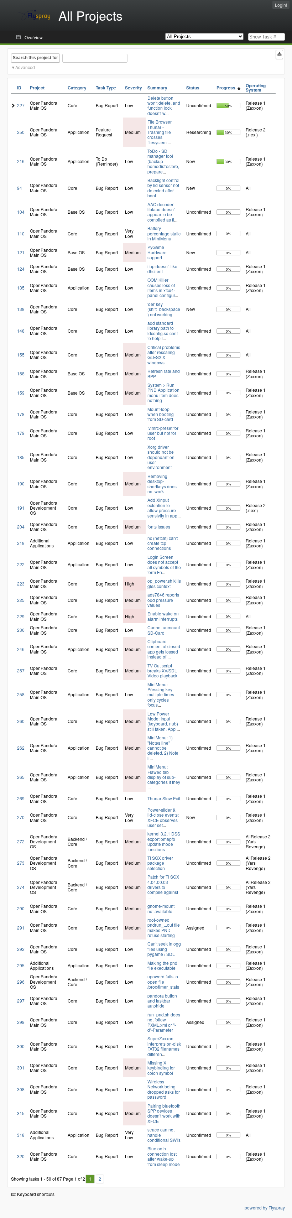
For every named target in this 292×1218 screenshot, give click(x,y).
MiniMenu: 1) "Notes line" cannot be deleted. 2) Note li (162, 747)
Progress (227, 87)
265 (21, 777)
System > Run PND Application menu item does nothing (163, 392)
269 (21, 798)
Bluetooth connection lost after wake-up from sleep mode (163, 1156)
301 (21, 1068)
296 (21, 982)
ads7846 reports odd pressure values (163, 600)
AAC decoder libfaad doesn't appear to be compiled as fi (161, 212)
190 (21, 483)
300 (21, 1046)
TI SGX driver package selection (160, 863)
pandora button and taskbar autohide (162, 1001)
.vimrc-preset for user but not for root (162, 433)
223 (21, 584)
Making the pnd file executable (162, 965)
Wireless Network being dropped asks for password (163, 1089)
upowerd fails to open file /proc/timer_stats (163, 981)
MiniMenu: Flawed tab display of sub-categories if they (163, 774)
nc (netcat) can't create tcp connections (162, 543)
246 (21, 649)
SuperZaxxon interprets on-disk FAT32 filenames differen (164, 1046)
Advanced (25, 67)
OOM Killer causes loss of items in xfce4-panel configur (161, 287)
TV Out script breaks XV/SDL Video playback (162, 670)
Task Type (106, 87)
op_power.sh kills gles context (164, 583)
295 (21, 965)
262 (21, 748)
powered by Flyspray (265, 1207)
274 (21, 887)
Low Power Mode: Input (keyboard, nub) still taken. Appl (162, 721)
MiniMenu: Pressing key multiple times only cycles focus (160, 694)
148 (21, 331)
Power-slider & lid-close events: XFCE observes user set (163, 817)
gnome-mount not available (160, 908)
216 (21, 161)
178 (21, 414)
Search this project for (35, 57)
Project (37, 87)
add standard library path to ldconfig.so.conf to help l (162, 330)
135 (21, 288)
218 (21, 543)
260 (21, 721)
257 (21, 670)
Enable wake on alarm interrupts (163, 615)
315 (21, 1113)
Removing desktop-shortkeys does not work (162, 483)
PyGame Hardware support (157, 252)
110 (21, 233)
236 (21, 630)
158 (21, 373)
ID (19, 87)
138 (21, 309)
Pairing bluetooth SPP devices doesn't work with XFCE (164, 1113)
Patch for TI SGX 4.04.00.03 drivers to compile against (163, 884)
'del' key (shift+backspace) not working (163, 309)
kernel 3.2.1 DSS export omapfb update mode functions (163, 841)
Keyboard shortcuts (35, 1194)
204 (21, 527)
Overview (34, 37)
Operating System (256, 87)
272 (21, 841)
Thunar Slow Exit (163, 798)
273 (21, 863)
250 (21, 132)
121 (21, 252)
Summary (157, 87)
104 (21, 212)
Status (192, 87)
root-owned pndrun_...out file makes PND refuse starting (163, 927)
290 (21, 908)
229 (21, 616)
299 (21, 1022)
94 (19, 188)
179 (21, 433)
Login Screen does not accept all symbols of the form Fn (164, 564)
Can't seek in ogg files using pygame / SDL (164, 949)
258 (21, 694)
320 (21, 1156)
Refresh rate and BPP (163, 373)
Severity (133, 87)
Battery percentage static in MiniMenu (164, 233)
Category (77, 87)
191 (21, 508)
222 (21, 564)
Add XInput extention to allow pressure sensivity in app (162, 507)
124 (21, 269)
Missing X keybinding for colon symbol (161, 1068)
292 (21, 949)
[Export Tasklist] (279, 54)
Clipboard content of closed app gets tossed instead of (163, 649)
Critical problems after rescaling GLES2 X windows (163, 354)
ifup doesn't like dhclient (162, 268)
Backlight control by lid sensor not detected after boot (163, 187)
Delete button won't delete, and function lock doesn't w (163, 105)
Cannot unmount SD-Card (163, 629)
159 (21, 393)
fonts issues (158, 527)
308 (21, 1089)
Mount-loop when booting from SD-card (160, 414)
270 (21, 817)
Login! (281, 5)
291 (21, 928)
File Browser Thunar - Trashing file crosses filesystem (159, 132)
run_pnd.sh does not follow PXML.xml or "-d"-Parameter (163, 1022)
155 (21, 355)
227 (21, 105)
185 (21, 457)
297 (21, 1001)
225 (21, 600)
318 (21, 1135)
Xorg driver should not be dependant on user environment (160, 457)
